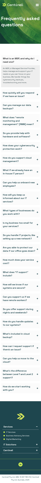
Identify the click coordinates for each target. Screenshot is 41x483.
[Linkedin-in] (20, 464)
